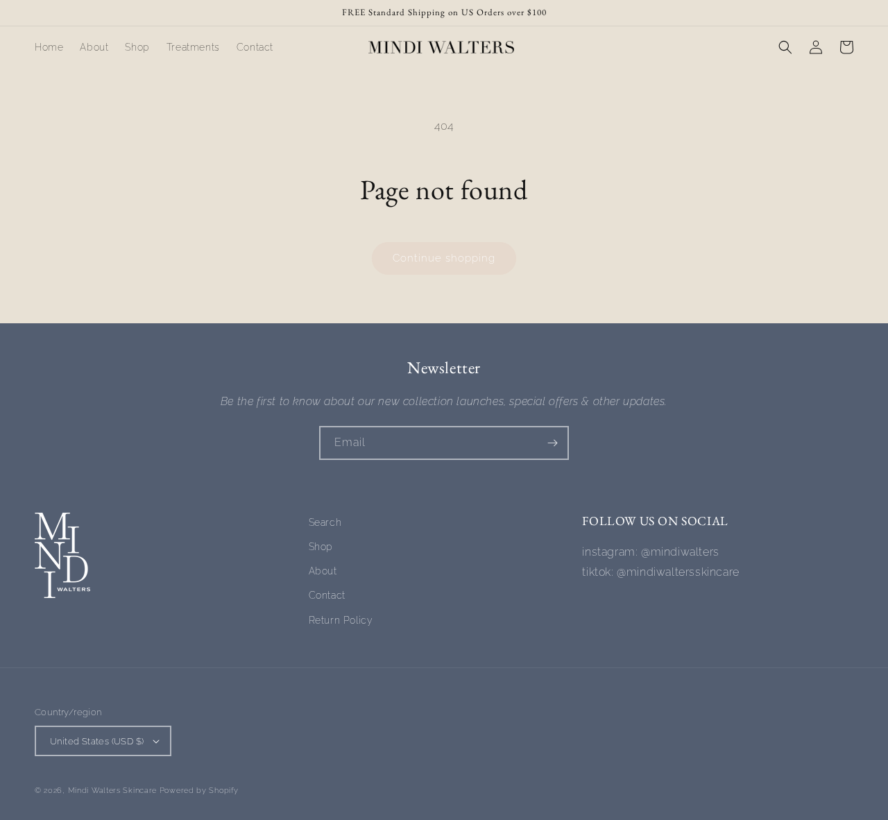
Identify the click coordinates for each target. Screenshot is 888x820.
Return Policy (341, 620)
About (323, 570)
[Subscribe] (552, 443)
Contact (327, 595)
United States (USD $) (97, 741)
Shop (321, 546)
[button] (785, 47)
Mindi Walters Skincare (114, 790)
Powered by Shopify (199, 790)
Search (325, 522)
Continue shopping (444, 258)
